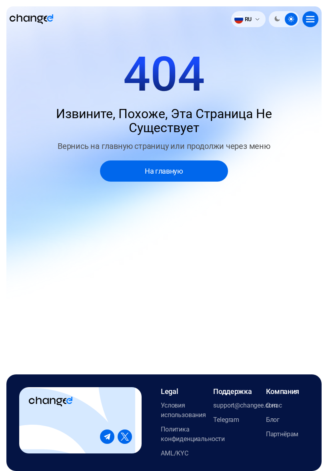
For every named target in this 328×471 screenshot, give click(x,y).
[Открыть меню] (310, 19)
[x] (125, 436)
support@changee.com (234, 405)
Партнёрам (282, 434)
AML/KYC (174, 453)
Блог (273, 420)
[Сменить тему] (284, 19)
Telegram (226, 420)
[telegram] (107, 436)
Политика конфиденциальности (182, 434)
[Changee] (31, 19)
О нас (274, 405)
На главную (164, 171)
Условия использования (182, 410)
